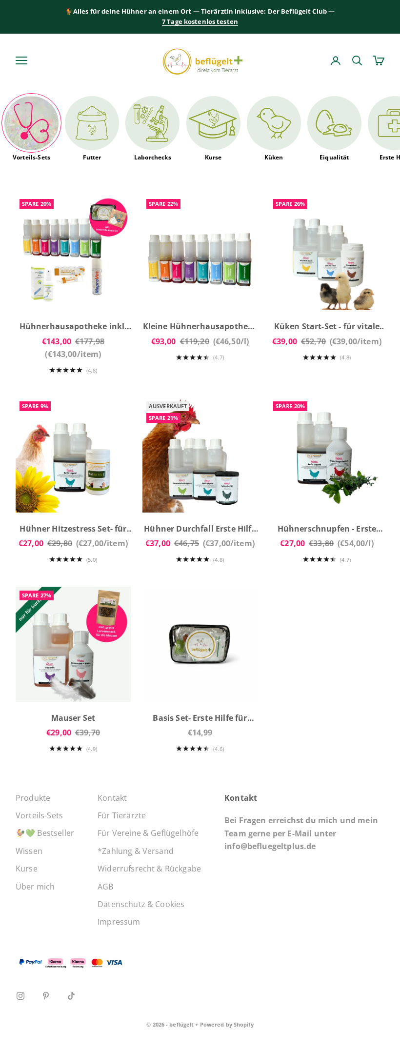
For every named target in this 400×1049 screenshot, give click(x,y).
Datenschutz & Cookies (141, 904)
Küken (273, 157)
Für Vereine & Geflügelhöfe (148, 833)
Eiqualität (334, 157)
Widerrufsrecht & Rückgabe (149, 868)
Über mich (35, 886)
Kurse (213, 157)
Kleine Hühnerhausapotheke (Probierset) (200, 327)
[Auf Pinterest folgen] (46, 996)
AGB (105, 886)
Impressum (119, 921)
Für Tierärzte (122, 815)
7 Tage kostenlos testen (200, 21)
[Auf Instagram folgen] (20, 996)
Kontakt (112, 797)
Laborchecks (152, 157)
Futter (92, 157)
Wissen (29, 851)
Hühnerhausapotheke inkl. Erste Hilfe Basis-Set (73, 327)
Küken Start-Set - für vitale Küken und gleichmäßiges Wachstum (327, 327)
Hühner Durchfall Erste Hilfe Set (200, 529)
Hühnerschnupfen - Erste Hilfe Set (327, 529)
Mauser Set (73, 718)
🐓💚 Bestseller (45, 833)
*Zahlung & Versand (136, 851)
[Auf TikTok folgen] (71, 996)
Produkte (33, 797)
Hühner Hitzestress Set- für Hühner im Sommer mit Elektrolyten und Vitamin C (73, 529)
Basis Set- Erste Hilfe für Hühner (200, 719)
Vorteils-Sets (31, 157)
